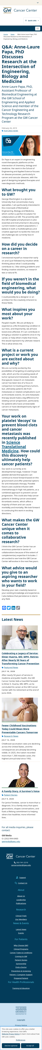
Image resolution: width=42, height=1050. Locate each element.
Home (6, 34)
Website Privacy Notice (11, 1034)
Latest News (21, 929)
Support (22, 877)
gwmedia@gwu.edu (11, 841)
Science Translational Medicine (14, 446)
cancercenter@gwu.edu (21, 865)
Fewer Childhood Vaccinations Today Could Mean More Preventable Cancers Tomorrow (20, 729)
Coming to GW (21, 956)
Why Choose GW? (21, 945)
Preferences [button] (20, 1040)
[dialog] (21, 1038)
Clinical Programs (21, 949)
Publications (21, 903)
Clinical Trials (21, 916)
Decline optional (11, 1046)
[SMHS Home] (18, 10)
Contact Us (22, 883)
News (12, 34)
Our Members (21, 919)
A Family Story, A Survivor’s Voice (21, 791)
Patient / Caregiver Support (21, 974)
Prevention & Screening (21, 971)
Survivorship (21, 963)
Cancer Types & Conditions (21, 952)
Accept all (30, 1046)
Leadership (21, 900)
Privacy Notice (21, 1025)
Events (21, 933)
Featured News (11, 131)
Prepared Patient (21, 978)
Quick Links (32, 21)
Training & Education (21, 988)
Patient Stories (10, 795)
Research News (11, 736)
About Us (21, 896)
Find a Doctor (21, 967)
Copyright (21, 1020)
